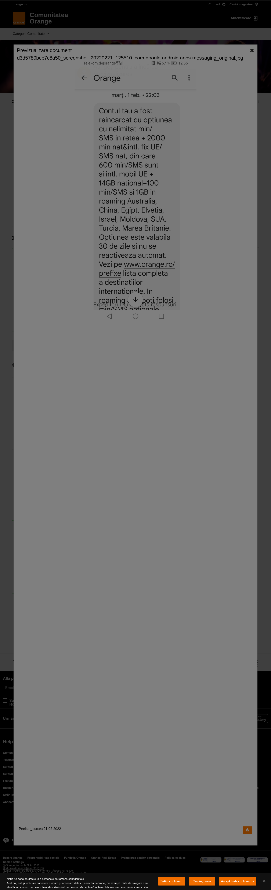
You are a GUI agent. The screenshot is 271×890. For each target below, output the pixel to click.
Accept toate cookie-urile (237, 881)
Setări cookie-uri (171, 881)
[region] (135, 881)
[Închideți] (264, 881)
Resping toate (202, 881)
